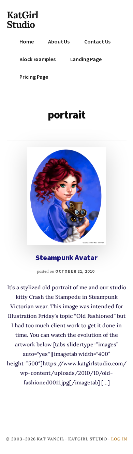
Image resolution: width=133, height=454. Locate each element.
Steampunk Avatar (66, 257)
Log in (119, 438)
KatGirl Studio (23, 20)
